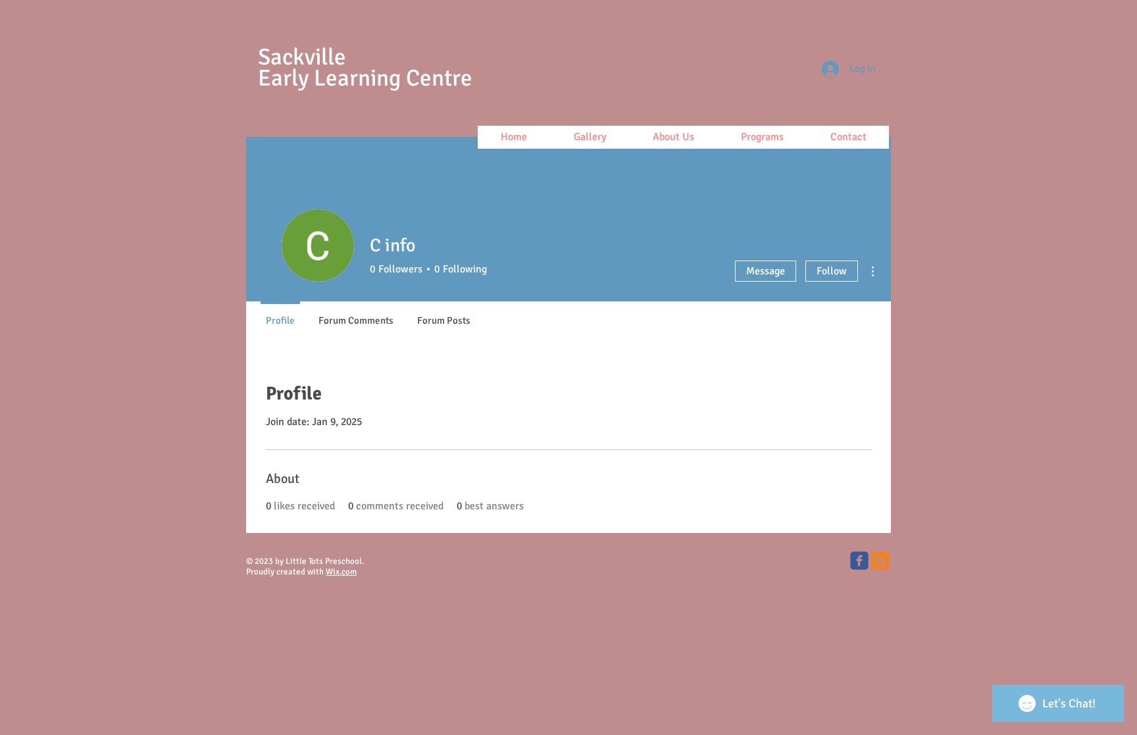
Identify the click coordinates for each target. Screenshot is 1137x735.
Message (765, 271)
